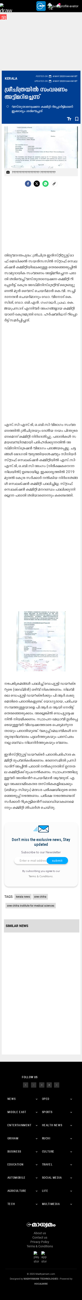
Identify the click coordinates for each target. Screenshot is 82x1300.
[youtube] (49, 1085)
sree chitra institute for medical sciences (30, 905)
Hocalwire (41, 1283)
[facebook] (28, 183)
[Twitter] (36, 183)
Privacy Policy (39, 1242)
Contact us (39, 1237)
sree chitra (40, 896)
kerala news (23, 896)
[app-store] (44, 1257)
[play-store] (37, 1257)
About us (40, 1233)
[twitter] (33, 1085)
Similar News (17, 926)
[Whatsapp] (45, 183)
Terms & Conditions (41, 876)
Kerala (11, 79)
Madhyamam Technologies (41, 1278)
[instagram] (41, 1085)
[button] (6, 6)
